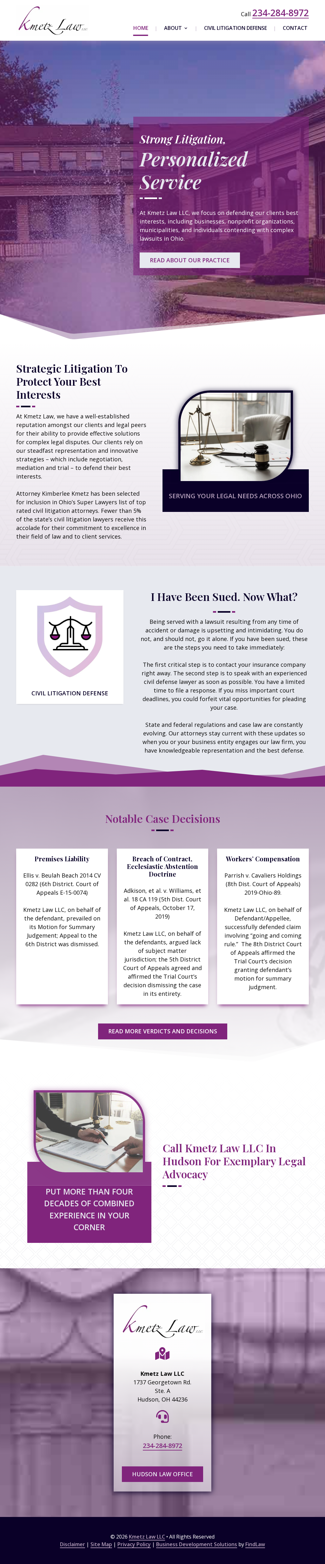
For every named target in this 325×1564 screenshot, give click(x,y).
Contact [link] (295, 28)
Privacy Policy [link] (134, 1544)
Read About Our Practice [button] (190, 260)
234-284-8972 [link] (280, 13)
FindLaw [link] (255, 1544)
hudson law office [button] (162, 1474)
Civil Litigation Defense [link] (235, 28)
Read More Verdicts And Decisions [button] (162, 1031)
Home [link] (140, 28)
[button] (318, 1518)
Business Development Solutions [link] (196, 1544)
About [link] (173, 28)
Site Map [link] (101, 1544)
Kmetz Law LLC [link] (147, 1536)
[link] (52, 20)
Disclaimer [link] (72, 1544)
